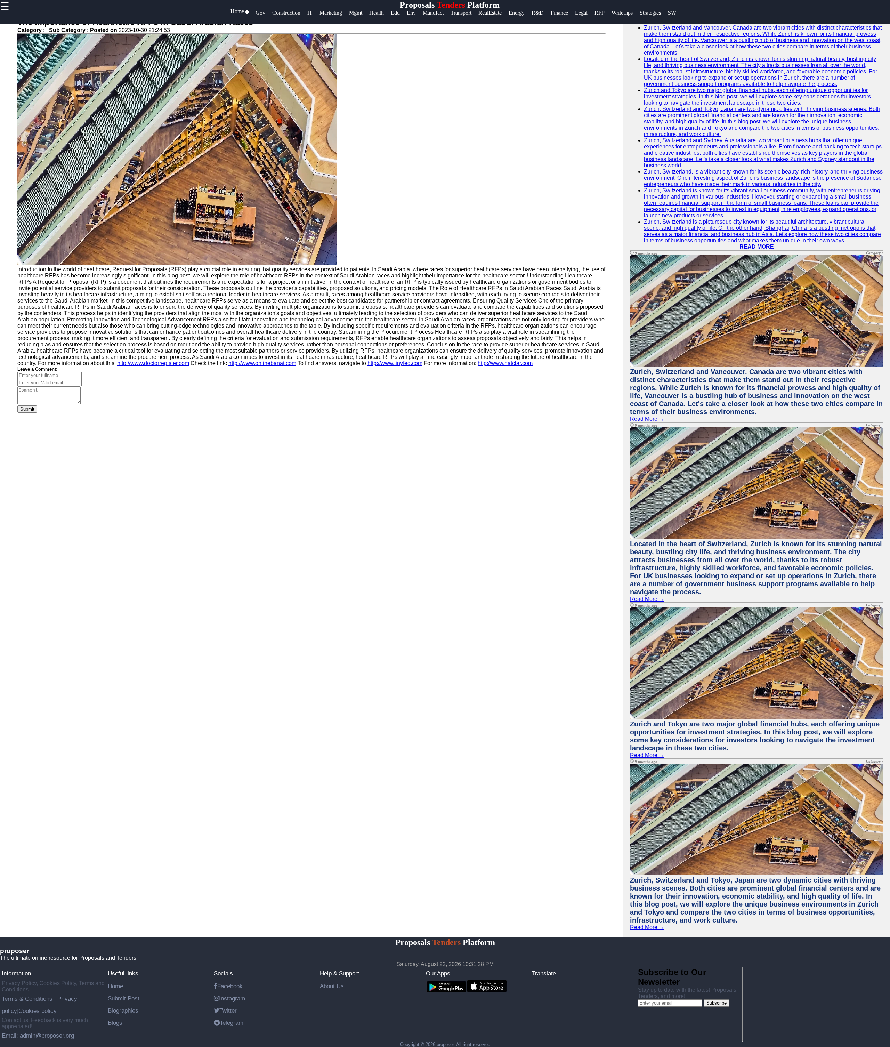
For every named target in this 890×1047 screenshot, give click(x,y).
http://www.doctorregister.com (153, 363)
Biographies (123, 1010)
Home (115, 986)
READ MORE (756, 247)
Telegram (231, 1022)
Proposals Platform (450, 4)
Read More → (647, 419)
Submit (27, 409)
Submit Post (123, 998)
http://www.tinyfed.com (394, 363)
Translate (544, 973)
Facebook (230, 986)
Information (16, 973)
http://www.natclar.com (505, 363)
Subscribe (716, 1003)
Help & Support (339, 973)
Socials (223, 973)
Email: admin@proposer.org (38, 1035)
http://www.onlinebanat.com (262, 363)
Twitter (228, 1010)
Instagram (232, 998)
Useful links (123, 973)
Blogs (115, 1022)
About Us (332, 986)
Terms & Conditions (28, 998)
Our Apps (438, 973)
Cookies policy (37, 1010)
